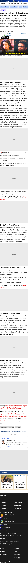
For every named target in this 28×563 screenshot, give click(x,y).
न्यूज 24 (2, 414)
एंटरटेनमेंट (25, 3)
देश (12, 3)
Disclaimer (3, 505)
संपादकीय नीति (17, 558)
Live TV (8, 1)
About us (3, 508)
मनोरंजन (9, 416)
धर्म (12, 416)
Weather (25, 6)
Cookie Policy (18, 505)
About (15, 551)
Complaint (3, 502)
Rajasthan (7, 527)
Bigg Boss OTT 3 (4, 427)
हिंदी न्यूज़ (3, 431)
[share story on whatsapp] (7, 35)
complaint (3, 558)
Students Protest (4, 6)
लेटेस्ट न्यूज (3, 3)
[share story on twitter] (9, 33)
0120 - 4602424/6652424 (12, 541)
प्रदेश (15, 3)
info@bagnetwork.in (10, 544)
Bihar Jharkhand (9, 521)
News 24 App (4, 421)
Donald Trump (14, 6)
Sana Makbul (11, 427)
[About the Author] (3, 442)
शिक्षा (24, 416)
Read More (9, 446)
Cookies (2, 551)
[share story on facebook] (5, 33)
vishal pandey (18, 427)
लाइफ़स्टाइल (17, 416)
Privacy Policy (18, 502)
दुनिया (18, 3)
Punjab (6, 524)
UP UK (6, 518)
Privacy (2, 548)
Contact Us (17, 499)
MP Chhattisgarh (9, 515)
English (20, 1)
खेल (21, 3)
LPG (20, 6)
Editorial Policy (18, 508)
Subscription (4, 499)
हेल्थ (22, 416)
